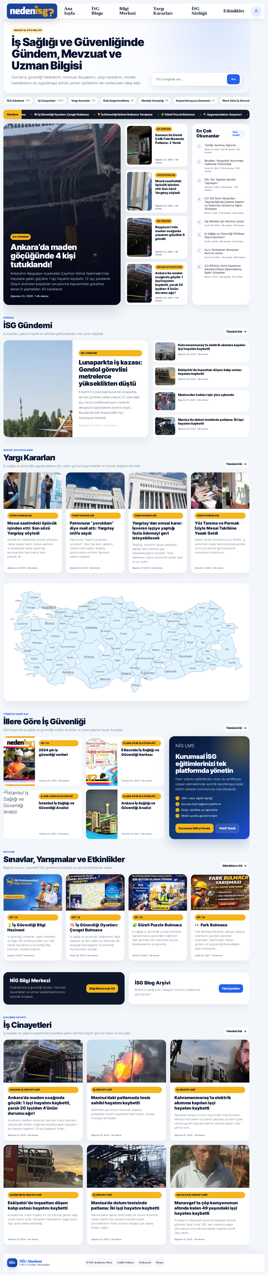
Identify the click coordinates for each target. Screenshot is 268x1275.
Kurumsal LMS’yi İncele (194, 828)
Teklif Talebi (227, 828)
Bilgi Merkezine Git (102, 988)
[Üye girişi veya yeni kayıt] (256, 11)
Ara (233, 79)
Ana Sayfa (69, 11)
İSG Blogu (97, 11)
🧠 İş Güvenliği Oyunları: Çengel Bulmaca (33, 114)
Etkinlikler (234, 10)
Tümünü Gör (236, 331)
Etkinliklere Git (234, 865)
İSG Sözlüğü (199, 11)
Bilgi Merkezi (127, 11)
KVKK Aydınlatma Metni (99, 1262)
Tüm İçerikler (231, 988)
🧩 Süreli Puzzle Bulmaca (150, 114)
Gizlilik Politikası (125, 1262)
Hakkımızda (145, 1262)
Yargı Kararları (162, 11)
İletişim (159, 1262)
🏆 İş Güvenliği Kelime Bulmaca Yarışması (96, 114)
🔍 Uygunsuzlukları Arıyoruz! (194, 114)
